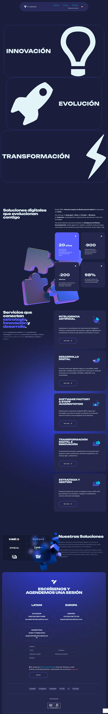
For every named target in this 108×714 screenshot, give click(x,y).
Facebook (53, 689)
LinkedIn (32, 689)
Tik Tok (62, 689)
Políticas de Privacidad (48, 667)
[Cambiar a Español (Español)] (83, 7)
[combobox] (57, 650)
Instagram (42, 689)
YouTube (75, 689)
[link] (14, 539)
